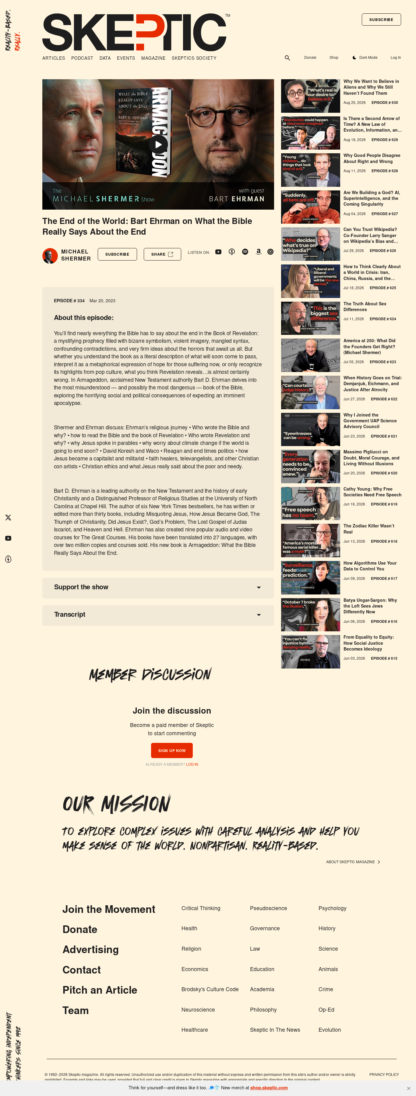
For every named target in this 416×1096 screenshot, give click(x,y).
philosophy (263, 1010)
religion (191, 949)
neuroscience (198, 1010)
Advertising (90, 950)
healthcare (195, 1030)
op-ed (326, 1010)
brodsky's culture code (210, 990)
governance (265, 929)
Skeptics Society (194, 59)
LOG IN (192, 765)
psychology (333, 909)
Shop (334, 58)
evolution (330, 1030)
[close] (409, 1088)
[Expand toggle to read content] (259, 587)
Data (105, 59)
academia (262, 990)
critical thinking (201, 909)
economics (195, 970)
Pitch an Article (99, 991)
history (327, 929)
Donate (310, 58)
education (262, 970)
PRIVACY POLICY (384, 1075)
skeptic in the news (275, 1030)
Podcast (82, 59)
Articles (53, 59)
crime (326, 990)
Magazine (153, 59)
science (328, 949)
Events (126, 59)
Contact (81, 971)
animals (328, 970)
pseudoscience (268, 909)
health (189, 929)
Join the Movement (108, 910)
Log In (396, 58)
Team (75, 1011)
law (255, 949)
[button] (381, 19)
